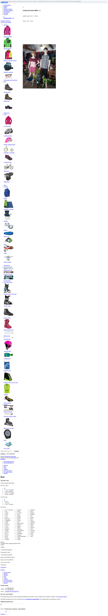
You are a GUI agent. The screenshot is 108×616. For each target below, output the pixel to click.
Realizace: (3, 614)
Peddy (18, 539)
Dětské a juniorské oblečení (10, 60)
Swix (32, 529)
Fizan (6, 536)
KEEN (19, 517)
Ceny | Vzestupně (9, 490)
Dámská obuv (7, 92)
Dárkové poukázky (8, 411)
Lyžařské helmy (7, 351)
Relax (32, 518)
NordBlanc (20, 533)
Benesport (7, 518)
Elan (6, 533)
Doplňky (6, 404)
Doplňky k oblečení (8, 72)
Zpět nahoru (3, 567)
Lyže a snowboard (8, 267)
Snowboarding (7, 280)
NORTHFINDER (21, 536)
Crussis (7, 527)
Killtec (19, 518)
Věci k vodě (6, 448)
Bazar (5, 185)
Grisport (7, 539)
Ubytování (6, 13)
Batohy (5, 198)
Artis (6, 515)
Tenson (32, 532)
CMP (6, 523)
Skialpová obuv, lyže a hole (10, 294)
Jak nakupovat (7, 11)
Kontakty (6, 14)
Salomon (33, 521)
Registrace (8, 21)
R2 (31, 515)
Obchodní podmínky (8, 10)
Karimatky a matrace (8, 209)
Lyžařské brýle (7, 358)
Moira (18, 527)
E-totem (7, 532)
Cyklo (5, 114)
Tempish (33, 530)
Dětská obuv (7, 113)
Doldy (6, 530)
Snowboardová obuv (8, 329)
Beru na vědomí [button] (4, 2)
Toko (32, 533)
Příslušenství (7, 181)
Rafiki (32, 517)
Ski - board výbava (8, 282)
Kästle (18, 515)
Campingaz (8, 520)
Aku (6, 511)
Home (10, 457)
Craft (6, 526)
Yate (32, 536)
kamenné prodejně (62, 596)
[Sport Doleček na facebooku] (8, 456)
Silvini (32, 524)
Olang (18, 538)
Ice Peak (19, 513)
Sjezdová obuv (7, 306)
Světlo (5, 253)
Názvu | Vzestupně (9, 492)
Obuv (5, 81)
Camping (6, 186)
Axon (6, 517)
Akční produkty (7, 572)
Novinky (6, 573)
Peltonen (33, 510)
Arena (6, 514)
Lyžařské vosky (7, 370)
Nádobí (5, 230)
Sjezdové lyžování (8, 274)
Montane (19, 529)
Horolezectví (7, 265)
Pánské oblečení (7, 48)
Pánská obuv (7, 101)
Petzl (32, 511)
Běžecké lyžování (8, 270)
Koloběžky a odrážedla (9, 152)
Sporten (32, 527)
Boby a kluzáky (7, 403)
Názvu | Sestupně (9, 494)
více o (31, 599)
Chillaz (7, 521)
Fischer (7, 535)
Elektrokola (6, 171)
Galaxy (7, 538)
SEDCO (33, 523)
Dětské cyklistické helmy (9, 144)
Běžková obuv (7, 317)
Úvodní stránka (7, 5)
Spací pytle (6, 236)
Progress (33, 514)
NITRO (19, 532)
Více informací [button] (77, 1)
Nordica (19, 535)
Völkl (32, 535)
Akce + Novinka (9, 504)
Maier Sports (20, 523)
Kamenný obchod (8, 9)
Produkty (6, 6)
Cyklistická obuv (8, 162)
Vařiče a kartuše (7, 262)
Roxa (32, 520)
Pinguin (32, 513)
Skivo (32, 526)
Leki (18, 521)
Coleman (7, 524)
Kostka (19, 520)
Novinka (7, 502)
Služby (5, 7)
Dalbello (7, 529)
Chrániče (6, 394)
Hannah (19, 510)
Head (18, 511)
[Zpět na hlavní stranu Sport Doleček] (6, 22)
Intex (18, 514)
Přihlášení (3, 21)
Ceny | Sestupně (9, 491)
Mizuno (19, 526)
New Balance (20, 530)
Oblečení (6, 25)
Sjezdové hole (7, 339)
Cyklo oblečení (7, 126)
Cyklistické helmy (8, 135)
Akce (6, 501)
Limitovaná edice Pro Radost (10, 80)
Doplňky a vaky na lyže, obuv (11, 382)
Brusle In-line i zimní (9, 428)
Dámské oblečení (8, 36)
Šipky (5, 440)
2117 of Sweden (9, 510)
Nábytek (6, 221)
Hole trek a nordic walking (10, 416)
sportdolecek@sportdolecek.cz (12, 591)
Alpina (6, 513)
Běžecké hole (7, 336)
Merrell (19, 524)
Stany (5, 244)
